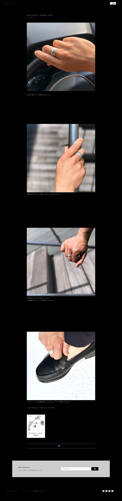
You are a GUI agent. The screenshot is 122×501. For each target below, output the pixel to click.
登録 (95, 468)
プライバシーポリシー (26, 491)
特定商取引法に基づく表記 (39, 491)
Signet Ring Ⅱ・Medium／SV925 (40, 15)
